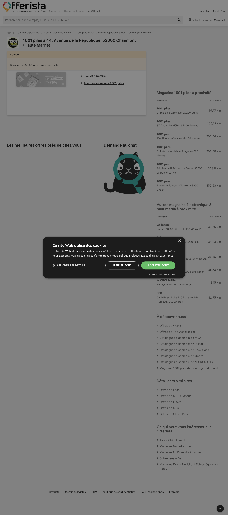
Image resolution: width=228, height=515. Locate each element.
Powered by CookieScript (162, 274)
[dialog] (114, 257)
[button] (69, 265)
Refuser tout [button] (122, 265)
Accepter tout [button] (158, 265)
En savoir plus (164, 255)
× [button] (179, 240)
